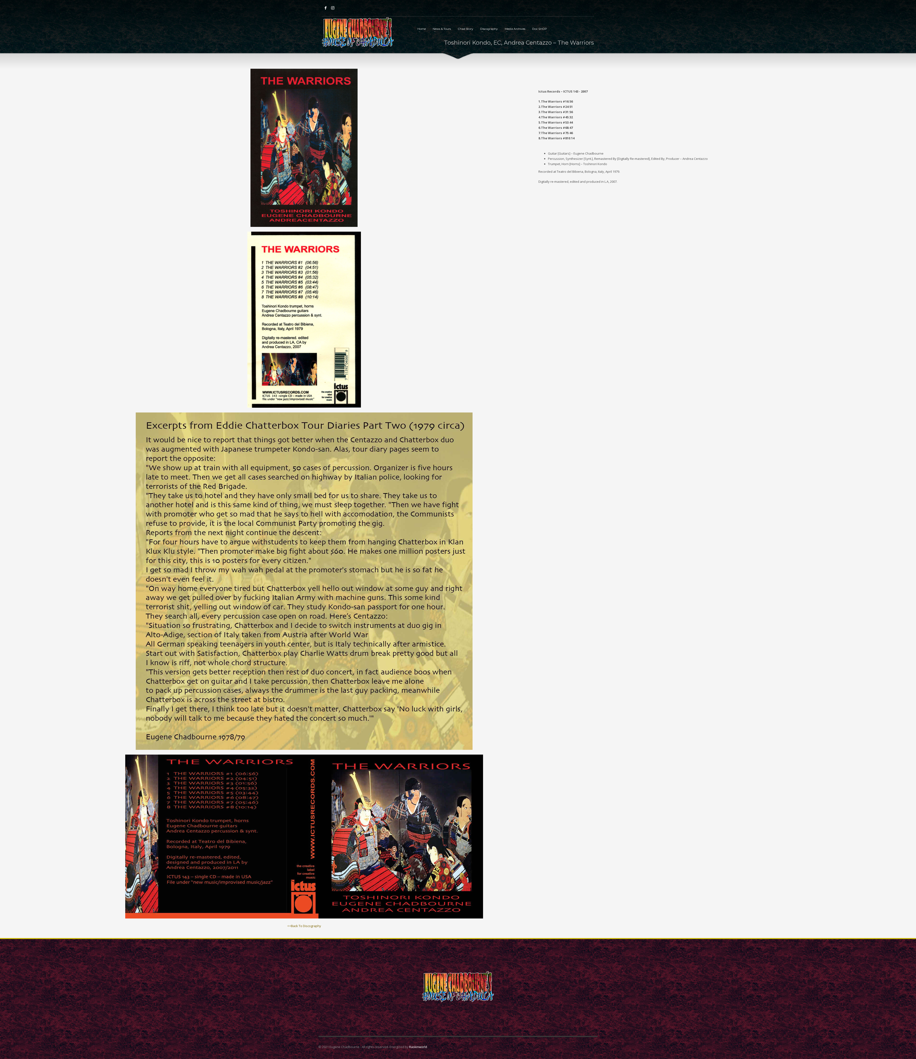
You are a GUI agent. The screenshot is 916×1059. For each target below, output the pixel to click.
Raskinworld (418, 1047)
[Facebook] (325, 7)
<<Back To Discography (304, 926)
